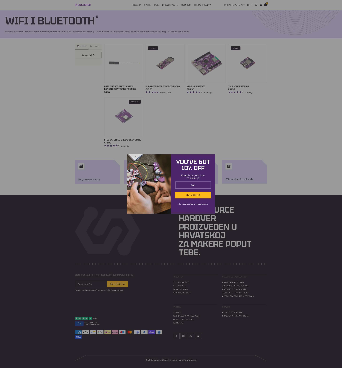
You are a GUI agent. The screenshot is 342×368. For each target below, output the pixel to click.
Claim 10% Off (193, 195)
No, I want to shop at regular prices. (193, 204)
